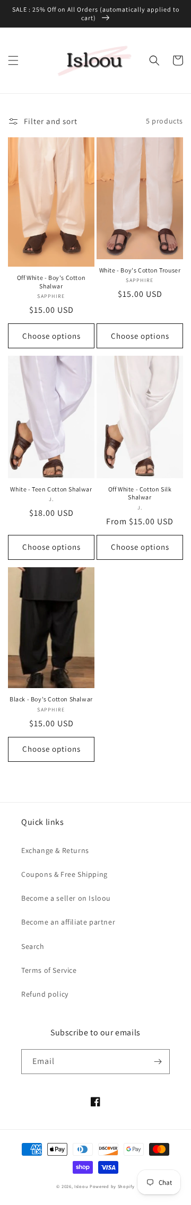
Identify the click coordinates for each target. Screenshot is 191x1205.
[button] (13, 60)
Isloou (81, 1186)
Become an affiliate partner (68, 922)
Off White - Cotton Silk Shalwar (140, 493)
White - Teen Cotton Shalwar (51, 489)
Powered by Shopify (112, 1186)
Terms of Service (49, 970)
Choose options (51, 336)
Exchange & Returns (55, 850)
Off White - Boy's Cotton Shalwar (51, 282)
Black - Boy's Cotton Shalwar (51, 699)
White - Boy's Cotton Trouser (140, 270)
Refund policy (44, 994)
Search (33, 946)
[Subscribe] (157, 1061)
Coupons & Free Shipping (64, 874)
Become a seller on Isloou (66, 898)
